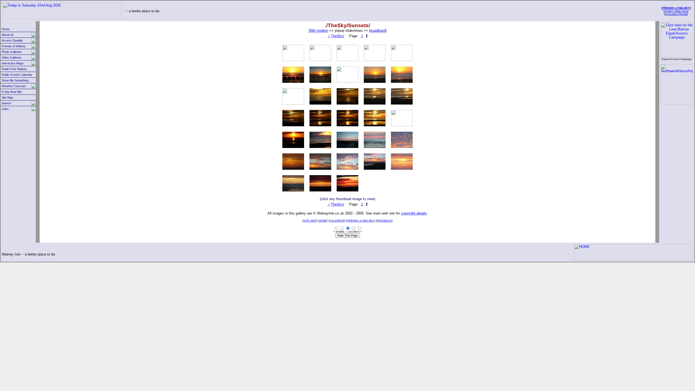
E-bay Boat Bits (12, 91)
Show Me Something (15, 80)
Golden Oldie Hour (676, 11)
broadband (377, 31)
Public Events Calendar (17, 74)
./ (329, 36)
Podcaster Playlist (676, 13)
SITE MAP (309, 220)
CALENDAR (336, 220)
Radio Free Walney (14, 69)
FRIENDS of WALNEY (676, 8)
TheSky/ (337, 36)
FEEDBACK (384, 220)
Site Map (7, 97)
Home (6, 29)
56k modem (319, 31)
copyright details (414, 213)
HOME (323, 220)
